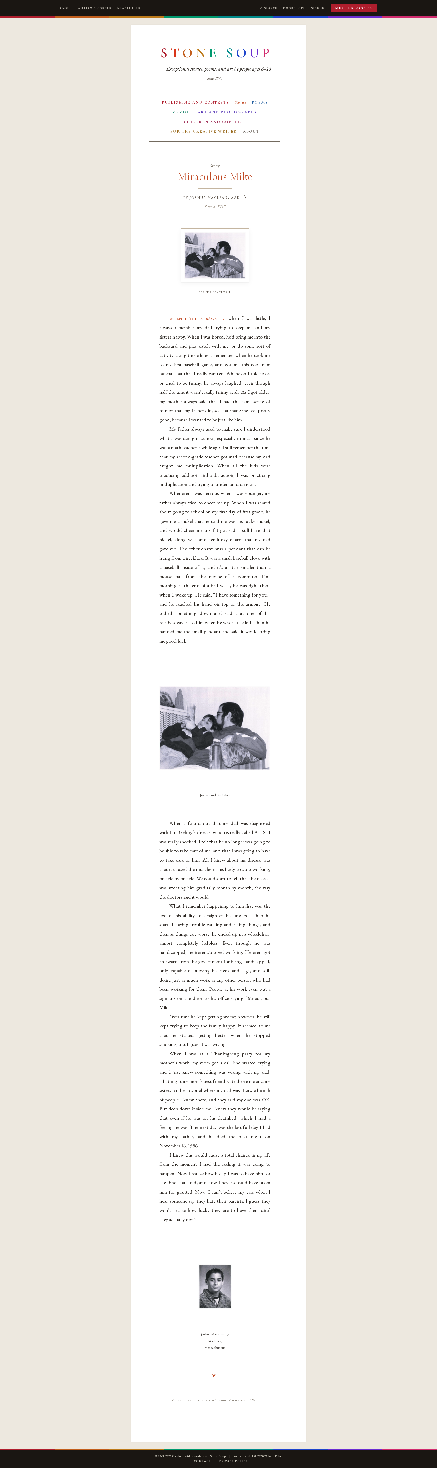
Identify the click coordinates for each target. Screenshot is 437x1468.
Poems (260, 102)
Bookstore (294, 8)
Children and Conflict (215, 122)
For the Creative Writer (203, 131)
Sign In (318, 8)
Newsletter (129, 8)
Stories (240, 102)
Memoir (182, 112)
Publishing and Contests (195, 102)
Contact (202, 1461)
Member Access (354, 8)
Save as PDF (215, 206)
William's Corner (95, 8)
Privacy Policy (233, 1461)
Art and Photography (227, 112)
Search (271, 8)
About (66, 8)
